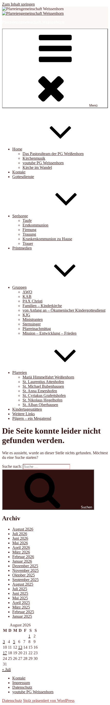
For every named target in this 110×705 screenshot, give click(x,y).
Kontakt (18, 172)
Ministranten (33, 319)
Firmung (29, 230)
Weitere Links (23, 414)
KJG (26, 315)
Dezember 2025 (25, 566)
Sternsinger (32, 324)
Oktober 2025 (23, 575)
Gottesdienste (23, 176)
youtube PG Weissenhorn (43, 163)
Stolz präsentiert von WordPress (48, 700)
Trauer (28, 243)
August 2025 (22, 584)
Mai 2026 (20, 543)
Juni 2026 (20, 538)
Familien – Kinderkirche (42, 306)
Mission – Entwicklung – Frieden (49, 333)
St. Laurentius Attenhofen (43, 382)
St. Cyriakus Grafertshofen (44, 395)
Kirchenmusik (34, 158)
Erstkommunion (35, 225)
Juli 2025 (19, 589)
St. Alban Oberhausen (40, 404)
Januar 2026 (22, 561)
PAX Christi (32, 301)
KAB (27, 296)
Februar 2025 (23, 612)
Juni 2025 (20, 593)
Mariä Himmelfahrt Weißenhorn (48, 377)
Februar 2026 (23, 557)
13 (20, 647)
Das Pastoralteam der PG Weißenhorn (53, 154)
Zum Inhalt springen (18, 4)
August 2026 (22, 529)
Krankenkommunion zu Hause (47, 239)
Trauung (29, 234)
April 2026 (21, 547)
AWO (27, 292)
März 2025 (21, 607)
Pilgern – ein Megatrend (31, 418)
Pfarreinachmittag (37, 328)
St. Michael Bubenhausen (43, 386)
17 (5, 653)
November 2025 (25, 570)
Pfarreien (19, 372)
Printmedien (22, 248)
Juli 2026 (19, 534)
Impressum (21, 683)
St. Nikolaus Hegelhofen (42, 400)
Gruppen (19, 287)
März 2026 (21, 552)
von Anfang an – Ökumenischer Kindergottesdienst (64, 310)
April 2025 (21, 602)
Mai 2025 (20, 598)
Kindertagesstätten (27, 409)
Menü (93, 105)
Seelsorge (20, 216)
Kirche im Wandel (37, 167)
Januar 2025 (22, 616)
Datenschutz (22, 687)
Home (17, 149)
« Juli (6, 669)
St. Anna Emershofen (40, 391)
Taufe (27, 220)
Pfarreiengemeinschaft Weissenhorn (33, 22)
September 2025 (25, 579)
